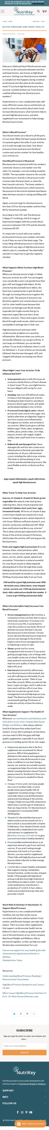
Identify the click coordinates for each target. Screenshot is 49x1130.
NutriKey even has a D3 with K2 (23, 835)
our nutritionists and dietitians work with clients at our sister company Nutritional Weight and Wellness (24, 722)
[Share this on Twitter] (14, 1014)
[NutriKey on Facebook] (18, 1112)
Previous (36, 21)
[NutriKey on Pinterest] (27, 1112)
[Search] (38, 11)
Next (43, 21)
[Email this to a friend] (34, 1014)
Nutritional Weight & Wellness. (32, 1084)
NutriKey (14, 1120)
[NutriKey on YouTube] (31, 1112)
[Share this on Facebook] (20, 1014)
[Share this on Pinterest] (27, 1014)
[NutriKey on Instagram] (22, 1112)
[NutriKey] (24, 11)
